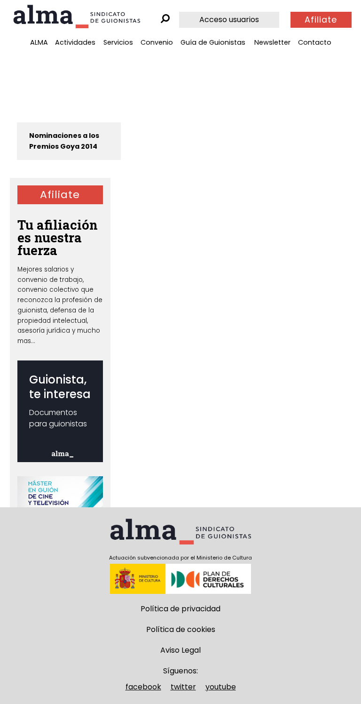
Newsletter (272, 42)
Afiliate (321, 19)
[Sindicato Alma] (76, 16)
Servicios (118, 42)
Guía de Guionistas (212, 42)
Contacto (314, 42)
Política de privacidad (180, 608)
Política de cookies (180, 629)
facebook (143, 686)
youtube (220, 686)
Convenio (157, 42)
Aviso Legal (180, 650)
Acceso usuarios (229, 19)
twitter (183, 686)
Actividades (75, 42)
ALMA (39, 42)
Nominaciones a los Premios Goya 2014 (64, 141)
